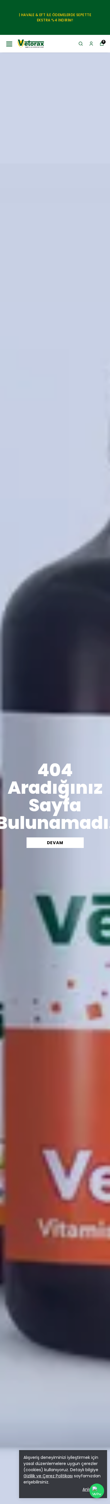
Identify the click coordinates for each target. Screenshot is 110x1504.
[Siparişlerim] (91, 43)
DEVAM (55, 843)
